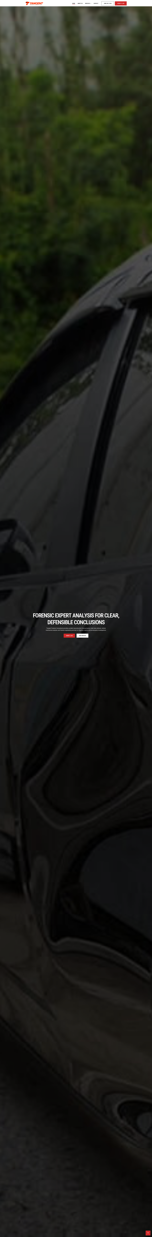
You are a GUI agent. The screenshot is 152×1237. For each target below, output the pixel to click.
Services (87, 3)
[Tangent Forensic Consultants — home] (34, 3)
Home (73, 3)
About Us (80, 3)
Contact (96, 3)
